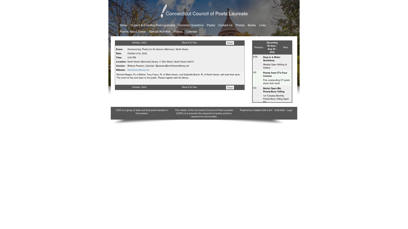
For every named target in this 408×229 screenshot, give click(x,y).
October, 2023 (139, 42)
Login (289, 110)
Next (285, 47)
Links (262, 25)
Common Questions (191, 25)
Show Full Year (189, 42)
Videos (178, 31)
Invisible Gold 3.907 (263, 110)
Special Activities (160, 31)
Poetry (211, 25)
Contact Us (225, 25)
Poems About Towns (133, 31)
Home (123, 25)
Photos (240, 25)
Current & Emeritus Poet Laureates (153, 25)
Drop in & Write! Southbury (271, 59)
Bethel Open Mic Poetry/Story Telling (273, 90)
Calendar (191, 31)
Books (252, 25)
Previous (258, 47)
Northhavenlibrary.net (138, 69)
